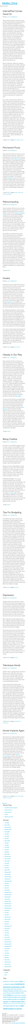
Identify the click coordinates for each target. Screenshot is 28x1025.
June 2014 (7, 953)
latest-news (20, 192)
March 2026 (7, 825)
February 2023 (8, 856)
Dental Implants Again (13, 730)
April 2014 (7, 957)
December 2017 (8, 903)
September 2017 (8, 908)
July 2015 (7, 930)
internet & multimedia (21, 995)
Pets (25, 1001)
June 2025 (7, 836)
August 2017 (7, 910)
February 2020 (8, 872)
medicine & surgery (7, 797)
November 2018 (8, 894)
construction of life (18, 987)
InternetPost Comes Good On (12, 12)
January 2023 (7, 858)
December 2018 (8, 892)
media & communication (19, 997)
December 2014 (8, 941)
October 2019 (7, 878)
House (15, 995)
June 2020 (7, 863)
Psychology (19, 1003)
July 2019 (7, 883)
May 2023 (7, 849)
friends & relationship (11, 992)
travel (5, 1008)
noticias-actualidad (7, 194)
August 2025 (7, 831)
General (6, 972)
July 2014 (7, 950)
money (18, 999)
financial (5, 992)
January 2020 (7, 874)
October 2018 (7, 896)
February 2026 (8, 827)
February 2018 (8, 901)
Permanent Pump (11, 147)
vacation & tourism (15, 1008)
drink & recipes (13, 989)
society (22, 1003)
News (8, 140)
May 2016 (7, 923)
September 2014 (8, 946)
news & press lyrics (18, 140)
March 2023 (7, 854)
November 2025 (8, 829)
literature (5, 997)
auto (21, 981)
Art (18, 981)
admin (16, 16)
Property (16, 1003)
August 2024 (7, 840)
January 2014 (7, 964)
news (10, 1001)
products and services (11, 1003)
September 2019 (8, 881)
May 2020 (7, 865)
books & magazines (10, 984)
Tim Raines (11, 493)
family (25, 991)
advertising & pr (6, 981)
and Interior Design (14, 981)
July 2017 (7, 912)
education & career (13, 991)
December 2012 (8, 966)
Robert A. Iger (17, 158)
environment (16, 347)
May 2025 (7, 838)
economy (16, 587)
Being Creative (10, 439)
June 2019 (7, 885)
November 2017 (8, 905)
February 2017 (8, 917)
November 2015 (8, 926)
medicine (5, 999)
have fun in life (17, 796)
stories (15, 657)
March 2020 (7, 869)
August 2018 (7, 899)
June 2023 (7, 847)
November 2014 (8, 944)
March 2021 (7, 860)
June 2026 (7, 822)
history (12, 995)
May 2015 (7, 935)
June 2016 (7, 921)
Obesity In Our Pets (12, 354)
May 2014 (7, 955)
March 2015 (7, 937)
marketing (10, 997)
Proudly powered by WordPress (18, 1023)
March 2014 (7, 959)
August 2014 (7, 948)
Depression (8, 595)
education (5, 991)
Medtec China (9, 3)
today (19, 1005)
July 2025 (7, 834)
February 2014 (8, 962)
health (22, 796)
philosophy (5, 1003)
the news (15, 1006)
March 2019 (7, 890)
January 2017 (7, 919)
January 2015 (7, 939)
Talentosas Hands (11, 665)
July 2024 (7, 843)
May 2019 (7, 887)
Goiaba (6, 278)
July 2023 (7, 845)
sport (24, 1003)
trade (22, 1005)
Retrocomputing (10, 201)
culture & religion (6, 989)
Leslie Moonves (10, 177)
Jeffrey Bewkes (18, 396)
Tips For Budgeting (12, 512)
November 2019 (8, 876)
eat (17, 989)
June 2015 (7, 932)
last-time (16, 192)
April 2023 (7, 852)
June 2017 (7, 914)
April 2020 (7, 867)
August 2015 (7, 928)
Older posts (4, 803)
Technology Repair (8, 1006)
